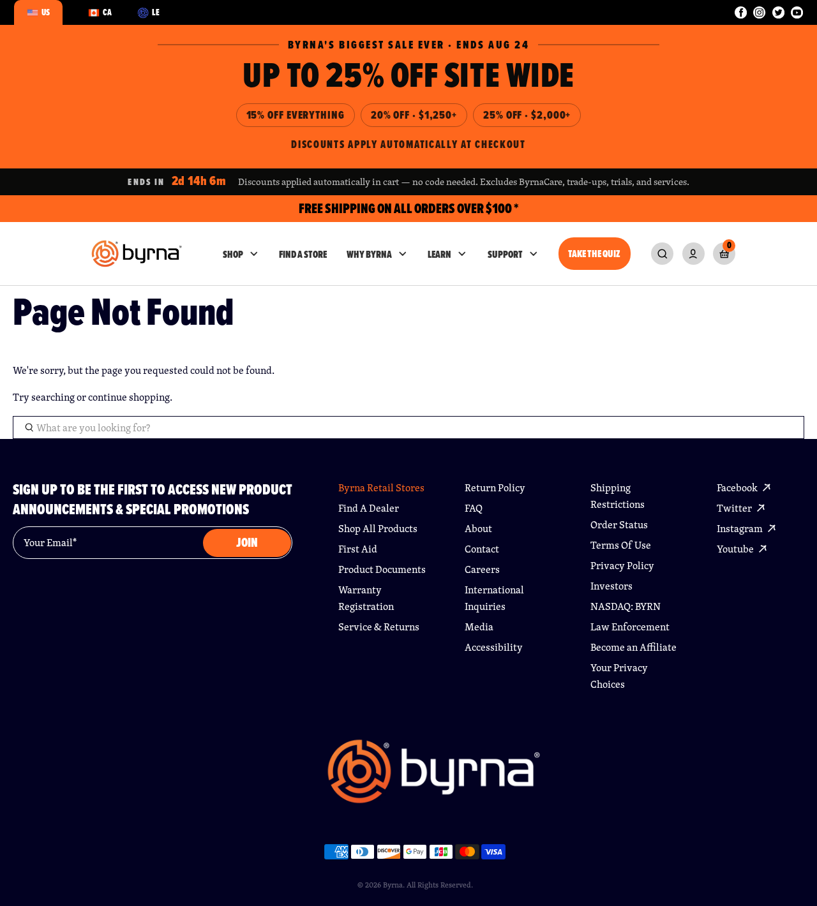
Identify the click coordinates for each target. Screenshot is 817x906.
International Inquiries (494, 598)
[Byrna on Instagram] (759, 12)
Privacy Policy (622, 565)
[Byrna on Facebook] (741, 12)
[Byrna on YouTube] (797, 12)
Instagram (741, 528)
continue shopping (129, 397)
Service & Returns (378, 627)
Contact (482, 549)
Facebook (738, 487)
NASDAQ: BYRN (625, 606)
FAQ (474, 508)
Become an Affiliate (633, 647)
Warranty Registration (366, 598)
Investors (611, 586)
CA (107, 12)
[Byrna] (434, 778)
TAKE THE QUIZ (594, 253)
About (478, 528)
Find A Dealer (368, 508)
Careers (482, 569)
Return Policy (495, 487)
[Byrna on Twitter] (778, 12)
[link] (662, 253)
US (45, 12)
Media (479, 627)
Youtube (736, 549)
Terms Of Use (620, 545)
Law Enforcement (630, 627)
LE (156, 12)
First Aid (357, 549)
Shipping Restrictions (617, 496)
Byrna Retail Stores (381, 487)
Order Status (619, 524)
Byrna (393, 884)
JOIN (247, 542)
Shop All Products (377, 528)
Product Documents (382, 569)
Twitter (735, 508)
